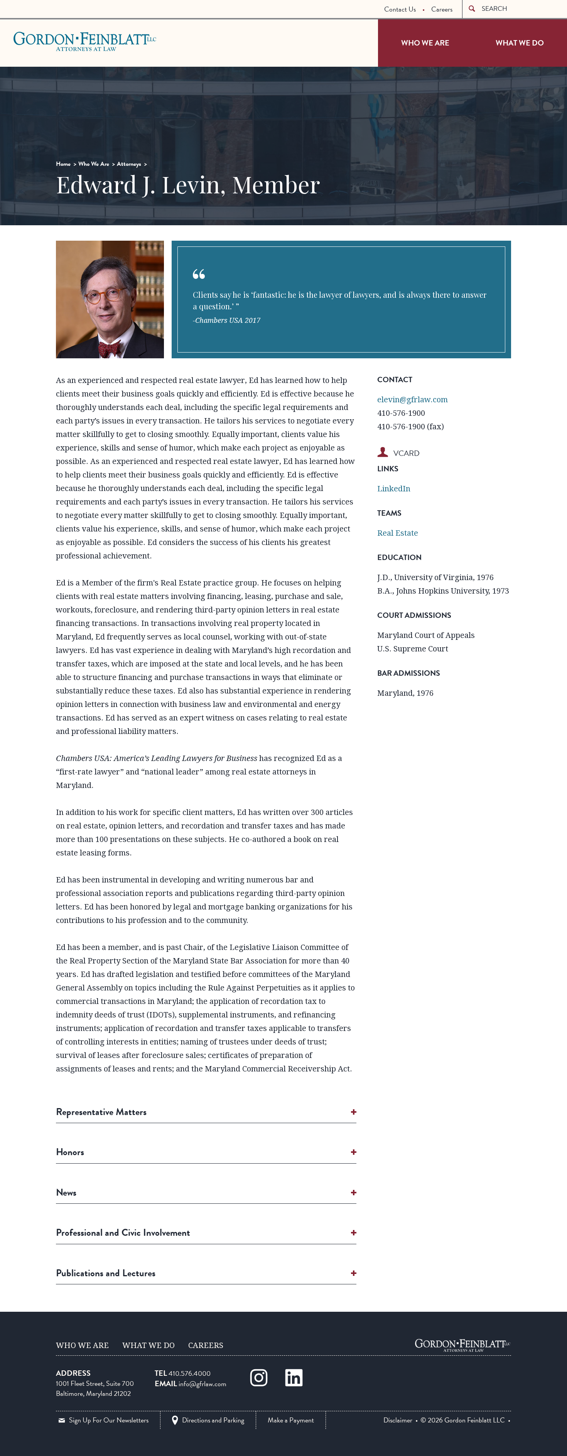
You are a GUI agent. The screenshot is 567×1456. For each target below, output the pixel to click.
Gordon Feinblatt (44, 41)
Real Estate (397, 533)
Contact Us (400, 9)
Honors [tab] (70, 1152)
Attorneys (129, 164)
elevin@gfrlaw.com (412, 399)
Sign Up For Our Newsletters (108, 1420)
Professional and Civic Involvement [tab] (123, 1232)
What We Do (520, 43)
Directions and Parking (213, 1420)
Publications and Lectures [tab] (105, 1273)
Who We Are (425, 43)
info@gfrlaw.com (202, 1383)
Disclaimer (397, 1420)
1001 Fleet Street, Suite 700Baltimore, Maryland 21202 (95, 1388)
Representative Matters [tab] (101, 1112)
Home (63, 164)
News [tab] (66, 1192)
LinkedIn (393, 488)
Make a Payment (291, 1420)
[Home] (463, 1345)
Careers (441, 9)
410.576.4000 (190, 1373)
